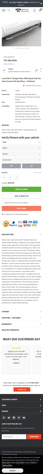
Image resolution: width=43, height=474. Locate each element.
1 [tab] (15, 48)
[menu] (3, 10)
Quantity (5, 172)
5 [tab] (23, 48)
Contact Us (22, 389)
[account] (34, 10)
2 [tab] (17, 48)
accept (13, 470)
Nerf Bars (18, 94)
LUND (17, 90)
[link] (4, 418)
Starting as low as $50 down (24, 4)
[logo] (22, 10)
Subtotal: (5, 183)
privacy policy (7, 465)
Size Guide (37, 172)
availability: (6, 106)
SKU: (3, 102)
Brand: (4, 90)
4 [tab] (21, 48)
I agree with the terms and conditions (16, 203)
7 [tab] (27, 48)
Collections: (6, 94)
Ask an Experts (9, 64)
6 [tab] (25, 48)
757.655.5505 (10, 60)
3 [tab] (19, 48)
